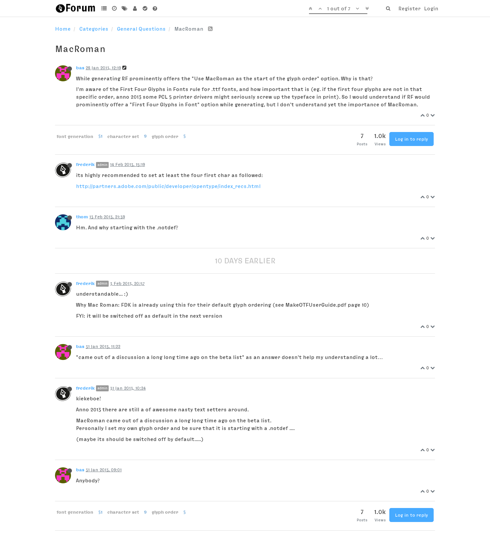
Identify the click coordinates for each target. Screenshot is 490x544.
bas (80, 67)
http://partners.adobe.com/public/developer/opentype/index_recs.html (168, 186)
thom (82, 216)
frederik (85, 164)
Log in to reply (411, 139)
